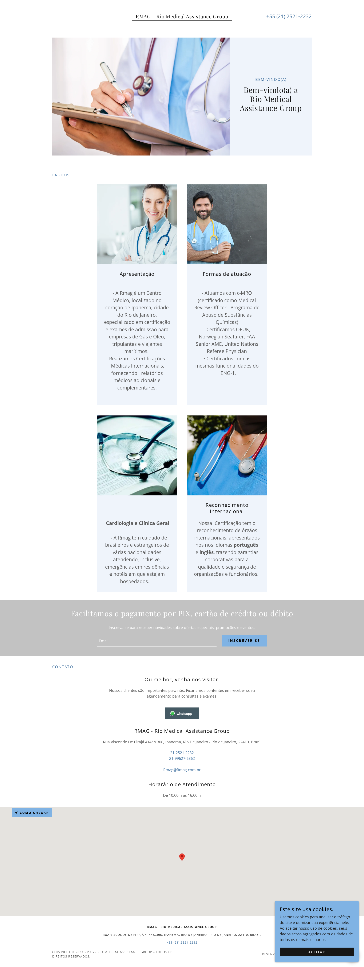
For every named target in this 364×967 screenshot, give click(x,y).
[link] (182, 16)
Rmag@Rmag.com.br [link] (182, 769)
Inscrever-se (244, 640)
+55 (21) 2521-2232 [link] (289, 16)
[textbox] (156, 640)
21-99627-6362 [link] (182, 758)
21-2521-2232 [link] (182, 752)
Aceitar (316, 952)
